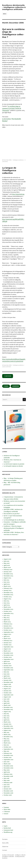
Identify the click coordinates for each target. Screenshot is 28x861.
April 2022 (7, 636)
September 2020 (8, 659)
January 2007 (7, 789)
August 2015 (7, 711)
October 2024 (8, 596)
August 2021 (7, 649)
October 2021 (7, 644)
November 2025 (8, 576)
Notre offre (7, 809)
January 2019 (7, 680)
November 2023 (8, 609)
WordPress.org (8, 832)
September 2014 (8, 728)
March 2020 (7, 663)
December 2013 (8, 736)
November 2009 (8, 768)
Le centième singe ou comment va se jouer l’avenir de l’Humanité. (11, 108)
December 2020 (8, 653)
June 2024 (7, 603)
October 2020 (8, 657)
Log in (5, 826)
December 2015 (8, 707)
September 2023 (8, 613)
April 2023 (7, 619)
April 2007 (7, 786)
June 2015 (6, 715)
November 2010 (8, 755)
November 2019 (8, 667)
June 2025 (7, 582)
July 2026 (6, 561)
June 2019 (6, 674)
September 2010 (8, 759)
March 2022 (7, 638)
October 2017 (7, 686)
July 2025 (6, 580)
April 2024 (7, 605)
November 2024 (8, 594)
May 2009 (7, 770)
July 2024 (6, 601)
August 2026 (7, 559)
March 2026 (7, 567)
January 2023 (7, 626)
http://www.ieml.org (18, 194)
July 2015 (6, 713)
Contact (6, 813)
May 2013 (6, 738)
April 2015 (7, 720)
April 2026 (7, 565)
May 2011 (6, 751)
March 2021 (7, 651)
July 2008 (6, 778)
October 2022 (8, 630)
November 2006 (8, 793)
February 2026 (8, 569)
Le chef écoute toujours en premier (14, 464)
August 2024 (7, 599)
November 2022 (8, 628)
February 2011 (8, 753)
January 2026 (8, 571)
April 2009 (7, 772)
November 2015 (8, 709)
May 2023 (6, 617)
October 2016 (7, 692)
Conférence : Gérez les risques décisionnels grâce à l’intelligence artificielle (14, 528)
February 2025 (8, 588)
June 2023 (7, 615)
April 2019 (7, 676)
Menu (4, 13)
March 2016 (7, 705)
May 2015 (6, 718)
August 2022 (7, 634)
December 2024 (8, 592)
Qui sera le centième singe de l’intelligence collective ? (13, 33)
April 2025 (7, 584)
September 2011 (8, 749)
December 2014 (8, 726)
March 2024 (7, 607)
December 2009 (8, 766)
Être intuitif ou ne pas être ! (12, 513)
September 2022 (8, 632)
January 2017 (7, 690)
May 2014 (6, 732)
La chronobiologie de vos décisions (14, 520)
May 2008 (6, 780)
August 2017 (7, 688)
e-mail (6, 386)
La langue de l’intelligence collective (9, 170)
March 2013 (7, 743)
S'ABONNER (7, 376)
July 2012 (6, 745)
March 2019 (7, 678)
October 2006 (8, 795)
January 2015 (7, 724)
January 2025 (7, 590)
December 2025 (8, 573)
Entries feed (7, 828)
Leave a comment (6, 366)
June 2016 (6, 699)
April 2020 (7, 661)
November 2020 (8, 655)
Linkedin (15, 386)
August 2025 (7, 578)
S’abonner (7, 811)
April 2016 (7, 703)
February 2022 (8, 640)
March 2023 (7, 622)
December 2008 (8, 776)
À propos (6, 807)
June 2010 (6, 761)
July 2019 (6, 672)
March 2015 (7, 722)
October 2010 (7, 757)
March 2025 (7, 586)
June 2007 (7, 784)
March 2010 (7, 763)
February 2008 (8, 782)
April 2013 (6, 741)
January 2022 (7, 642)
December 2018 (8, 682)
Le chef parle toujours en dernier (13, 466)
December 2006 (8, 791)
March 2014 (7, 734)
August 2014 (7, 730)
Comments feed (8, 830)
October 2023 (8, 611)
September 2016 (8, 695)
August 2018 (7, 684)
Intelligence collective (18, 160)
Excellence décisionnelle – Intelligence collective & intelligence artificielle (14, 7)
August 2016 (7, 697)
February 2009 (8, 774)
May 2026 (7, 563)
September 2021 (8, 647)
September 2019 (8, 670)
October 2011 (7, 747)
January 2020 (7, 665)
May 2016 (6, 701)
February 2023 (8, 624)
